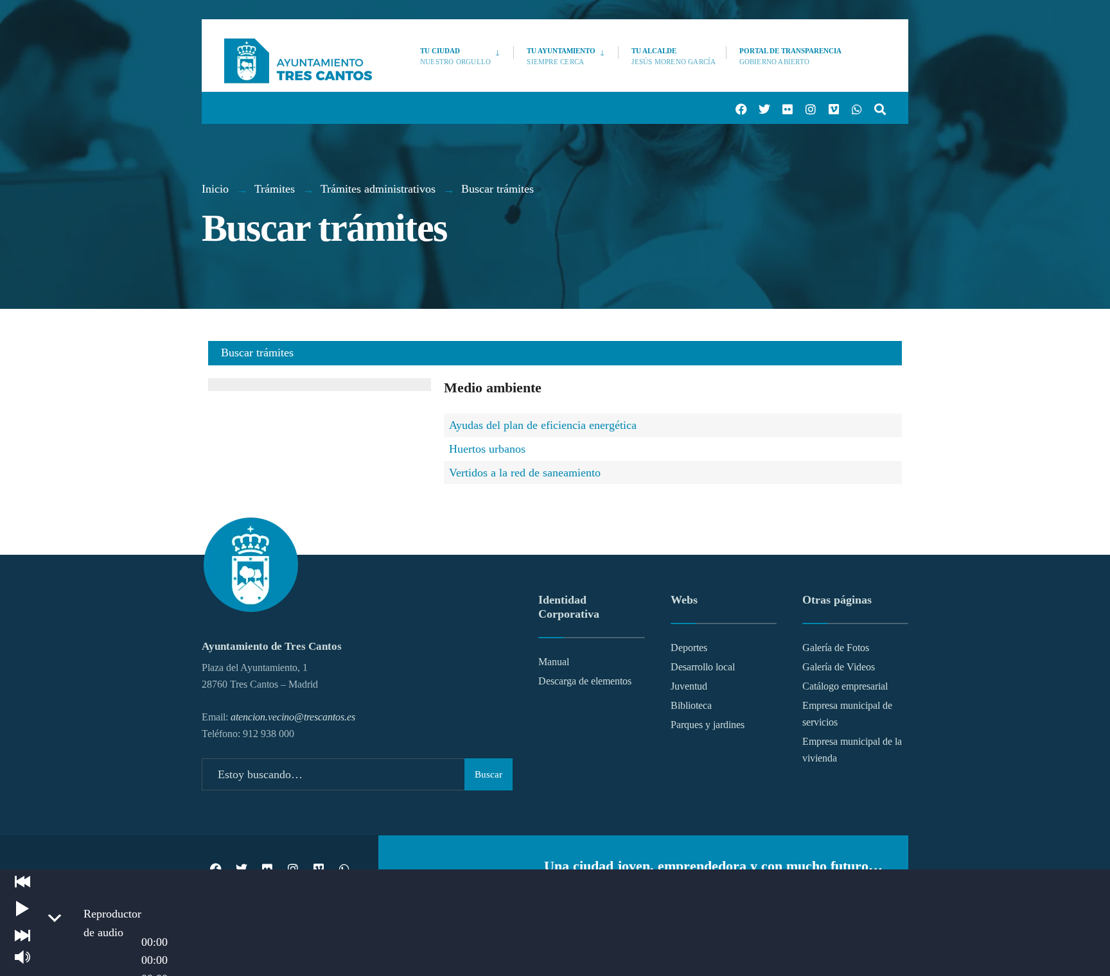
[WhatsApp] (854, 108)
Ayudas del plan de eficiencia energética (543, 425)
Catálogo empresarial (845, 686)
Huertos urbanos (487, 448)
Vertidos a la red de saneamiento (525, 472)
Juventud (689, 686)
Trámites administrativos (378, 188)
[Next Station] (22, 935)
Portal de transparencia (790, 56)
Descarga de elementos (584, 681)
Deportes (689, 648)
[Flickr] (785, 108)
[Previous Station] (22, 881)
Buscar (488, 774)
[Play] (22, 908)
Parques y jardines (707, 725)
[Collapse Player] (54, 918)
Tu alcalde (673, 56)
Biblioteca (691, 705)
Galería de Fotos (835, 648)
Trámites (274, 188)
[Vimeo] (831, 108)
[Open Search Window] (877, 108)
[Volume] (22, 956)
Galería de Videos (838, 667)
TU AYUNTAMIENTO (561, 56)
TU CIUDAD (455, 56)
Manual (553, 662)
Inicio (215, 188)
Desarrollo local (703, 667)
